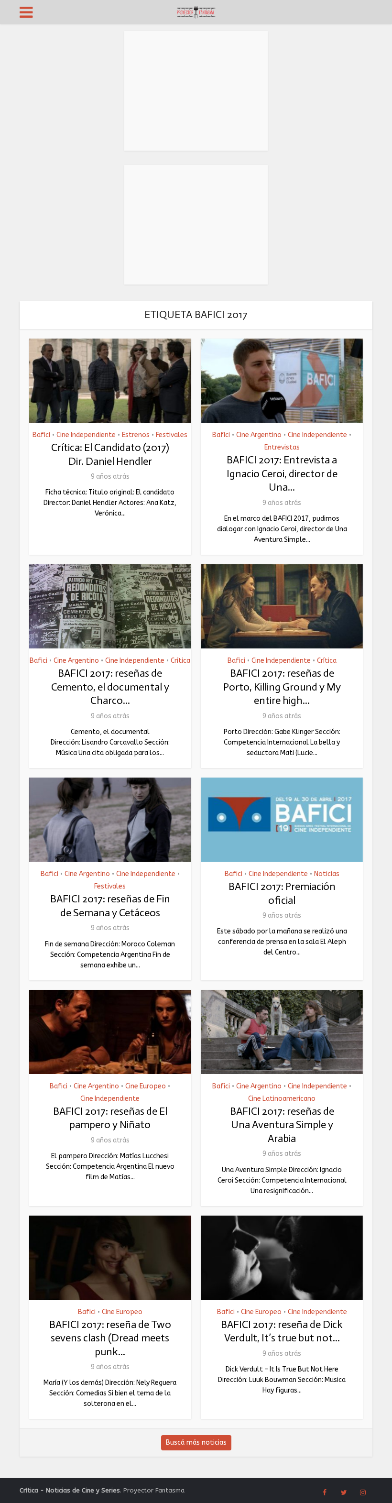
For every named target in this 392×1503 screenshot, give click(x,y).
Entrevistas (282, 447)
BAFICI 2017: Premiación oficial (282, 893)
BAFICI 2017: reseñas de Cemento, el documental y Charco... (110, 687)
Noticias (326, 874)
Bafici (41, 435)
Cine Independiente (86, 435)
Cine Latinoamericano (282, 1099)
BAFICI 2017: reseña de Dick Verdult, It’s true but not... (282, 1331)
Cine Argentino (259, 435)
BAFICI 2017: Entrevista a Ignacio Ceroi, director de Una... (282, 473)
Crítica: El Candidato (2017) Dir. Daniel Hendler (110, 454)
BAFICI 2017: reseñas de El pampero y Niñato (110, 1118)
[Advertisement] (196, 91)
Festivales (171, 435)
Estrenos (136, 435)
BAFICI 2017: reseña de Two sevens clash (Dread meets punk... (110, 1338)
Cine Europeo (145, 1086)
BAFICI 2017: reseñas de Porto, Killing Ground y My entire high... (282, 687)
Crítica (180, 661)
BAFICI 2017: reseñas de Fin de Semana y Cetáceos (110, 905)
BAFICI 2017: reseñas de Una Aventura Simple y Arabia (282, 1125)
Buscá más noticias (196, 1442)
